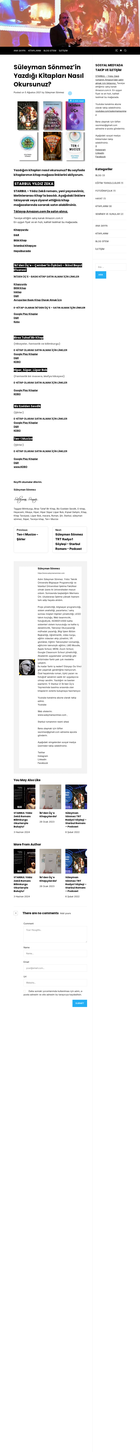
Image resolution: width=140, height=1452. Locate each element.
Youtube (42, 704)
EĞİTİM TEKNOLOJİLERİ (107, 183)
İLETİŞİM (63, 50)
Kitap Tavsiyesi (21, 515)
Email (26, 962)
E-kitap (81, 508)
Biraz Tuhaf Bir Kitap (44, 508)
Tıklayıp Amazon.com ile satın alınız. (41, 211)
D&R (16, 296)
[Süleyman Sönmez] (27, 667)
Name (27, 947)
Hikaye (28, 512)
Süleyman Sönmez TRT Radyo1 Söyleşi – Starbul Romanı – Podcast (75, 819)
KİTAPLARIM (34, 50)
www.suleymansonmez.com (52, 714)
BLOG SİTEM (50, 50)
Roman (54, 515)
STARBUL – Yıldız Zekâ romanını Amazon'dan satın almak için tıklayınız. (109, 79)
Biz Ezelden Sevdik (66, 508)
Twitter (41, 752)
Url (25, 976)
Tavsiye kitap (37, 519)
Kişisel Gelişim (72, 512)
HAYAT (99, 198)
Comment (29, 923)
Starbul (67, 515)
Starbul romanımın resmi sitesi (53, 721)
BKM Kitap (20, 288)
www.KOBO (20, 466)
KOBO (17, 361)
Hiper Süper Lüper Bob (52, 512)
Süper (26, 519)
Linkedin (42, 759)
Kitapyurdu (20, 284)
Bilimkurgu (27, 508)
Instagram (43, 756)
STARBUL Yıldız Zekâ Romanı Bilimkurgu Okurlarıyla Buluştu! (23, 819)
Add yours (65, 913)
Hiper (36, 512)
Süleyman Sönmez (54, 92)
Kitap (83, 512)
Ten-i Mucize (51, 519)
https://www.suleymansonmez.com (51, 573)
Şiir (61, 515)
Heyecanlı (19, 512)
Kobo (17, 321)
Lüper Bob (35, 515)
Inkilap (17, 292)
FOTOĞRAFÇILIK (103, 190)
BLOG (98, 175)
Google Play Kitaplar (26, 313)
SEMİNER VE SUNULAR (107, 214)
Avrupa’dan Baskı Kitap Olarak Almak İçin (38, 300)
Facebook (43, 763)
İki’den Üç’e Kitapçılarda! (48, 814)
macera (46, 515)
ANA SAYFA (20, 50)
